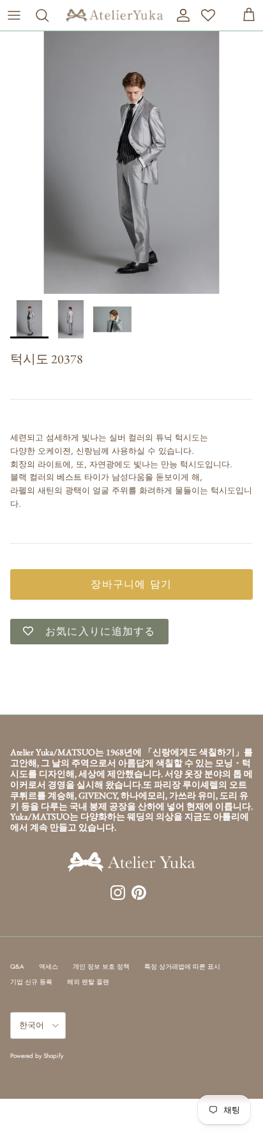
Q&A (17, 966)
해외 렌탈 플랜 (88, 982)
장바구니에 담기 (131, 584)
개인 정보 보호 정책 (101, 966)
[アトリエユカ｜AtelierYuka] (114, 15)
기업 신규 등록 (31, 982)
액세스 (48, 966)
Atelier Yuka (31, 379)
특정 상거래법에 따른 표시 (182, 966)
